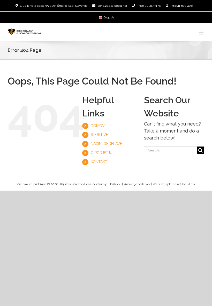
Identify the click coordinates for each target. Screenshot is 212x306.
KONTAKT (99, 162)
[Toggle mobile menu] (201, 32)
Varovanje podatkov (137, 184)
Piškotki (115, 184)
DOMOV (98, 126)
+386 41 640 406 (181, 6)
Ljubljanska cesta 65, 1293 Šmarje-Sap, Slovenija (53, 6)
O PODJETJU (101, 153)
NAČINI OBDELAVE (106, 144)
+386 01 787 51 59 (149, 6)
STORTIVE (99, 135)
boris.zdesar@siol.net (112, 6)
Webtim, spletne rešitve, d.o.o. (174, 184)
